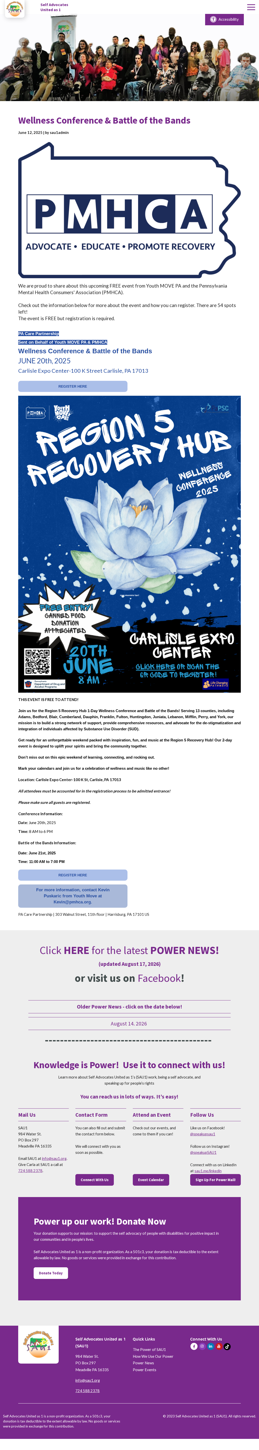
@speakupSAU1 (203, 1152)
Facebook (159, 978)
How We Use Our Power (153, 1356)
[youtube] (219, 1346)
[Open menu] (251, 7)
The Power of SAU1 (149, 1349)
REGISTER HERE (72, 386)
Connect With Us (95, 1180)
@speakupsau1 (202, 1134)
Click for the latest (129, 950)
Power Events (144, 1370)
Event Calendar (151, 1180)
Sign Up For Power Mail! (215, 1180)
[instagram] (202, 1346)
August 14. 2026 (129, 1023)
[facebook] (194, 1346)
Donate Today (51, 1273)
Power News (143, 1363)
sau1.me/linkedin (208, 1171)
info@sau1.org (54, 1158)
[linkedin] (210, 1346)
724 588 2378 (30, 1170)
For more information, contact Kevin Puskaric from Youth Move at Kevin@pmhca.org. (73, 895)
